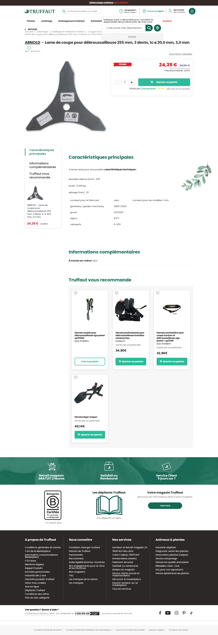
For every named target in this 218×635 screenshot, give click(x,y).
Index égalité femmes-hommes (87, 562)
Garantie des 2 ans (35, 576)
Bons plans (166, 21)
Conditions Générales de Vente (47, 630)
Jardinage (46, 21)
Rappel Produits (34, 568)
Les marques (76, 583)
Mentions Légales (156, 630)
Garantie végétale (166, 547)
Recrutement (76, 559)
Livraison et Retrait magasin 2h (129, 547)
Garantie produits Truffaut (39, 579)
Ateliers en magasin (123, 570)
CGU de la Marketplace (38, 551)
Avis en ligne (32, 587)
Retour (32, 29)
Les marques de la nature (83, 579)
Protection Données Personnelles (130, 630)
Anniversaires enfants (124, 559)
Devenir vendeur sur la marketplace (125, 584)
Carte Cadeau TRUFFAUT (125, 555)
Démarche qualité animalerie (172, 562)
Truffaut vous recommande (39, 175)
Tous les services (121, 589)
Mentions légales (34, 564)
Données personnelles (37, 572)
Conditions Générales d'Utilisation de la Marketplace (88, 630)
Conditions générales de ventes (43, 547)
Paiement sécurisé (122, 562)
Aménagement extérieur (71, 21)
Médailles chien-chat (167, 566)
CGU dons (30, 561)
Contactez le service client (40, 613)
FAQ (71, 576)
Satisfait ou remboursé (125, 566)
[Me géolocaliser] (157, 28)
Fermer (132, 37)
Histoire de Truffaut (79, 551)
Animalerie (97, 21)
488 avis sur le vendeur (178, 89)
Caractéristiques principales (41, 152)
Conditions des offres (37, 594)
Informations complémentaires (42, 165)
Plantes (31, 21)
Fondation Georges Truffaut (84, 547)
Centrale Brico (148, 89)
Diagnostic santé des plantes (172, 551)
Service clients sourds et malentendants (126, 574)
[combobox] (81, 11)
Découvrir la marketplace (126, 579)
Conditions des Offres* (178, 630)
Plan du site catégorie (37, 598)
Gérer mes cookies (35, 583)
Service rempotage (166, 559)
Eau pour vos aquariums (169, 570)
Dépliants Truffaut (35, 590)
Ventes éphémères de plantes (172, 573)
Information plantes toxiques (172, 555)
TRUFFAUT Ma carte (122, 551)
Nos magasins (77, 572)
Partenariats (76, 555)
